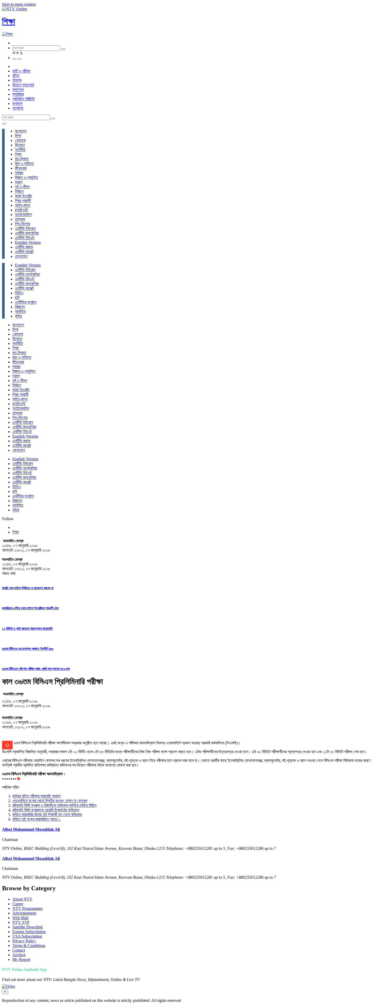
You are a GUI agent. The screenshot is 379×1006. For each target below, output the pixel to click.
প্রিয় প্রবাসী (23, 200)
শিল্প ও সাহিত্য (24, 163)
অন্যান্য (17, 108)
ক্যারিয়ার (18, 94)
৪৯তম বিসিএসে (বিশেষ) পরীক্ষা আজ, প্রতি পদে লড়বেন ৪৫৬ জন (36, 669)
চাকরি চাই (21, 210)
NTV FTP (20, 922)
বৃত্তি (15, 75)
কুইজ (18, 316)
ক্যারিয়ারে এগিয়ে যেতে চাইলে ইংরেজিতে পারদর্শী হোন (30, 608)
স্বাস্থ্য (19, 173)
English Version (28, 242)
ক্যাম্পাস (18, 89)
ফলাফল (17, 103)
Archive (19, 955)
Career (17, 904)
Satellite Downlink (27, 927)
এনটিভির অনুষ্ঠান (25, 302)
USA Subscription (27, 936)
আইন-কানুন (22, 205)
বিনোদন (20, 145)
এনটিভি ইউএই (24, 238)
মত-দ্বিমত (22, 159)
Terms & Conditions (28, 945)
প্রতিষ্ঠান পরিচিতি (23, 99)
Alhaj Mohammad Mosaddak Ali (31, 829)
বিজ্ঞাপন (20, 307)
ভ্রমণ (18, 182)
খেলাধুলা (20, 140)
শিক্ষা (8, 21)
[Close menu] (4, 123)
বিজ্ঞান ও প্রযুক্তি (26, 177)
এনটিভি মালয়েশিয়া (27, 233)
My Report (21, 959)
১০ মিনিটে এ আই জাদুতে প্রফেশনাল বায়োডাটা (27, 628)
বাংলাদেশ (21, 131)
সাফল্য (17, 80)
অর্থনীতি (20, 149)
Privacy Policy (24, 941)
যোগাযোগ (21, 256)
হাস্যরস (20, 219)
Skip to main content (19, 4)
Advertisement (24, 913)
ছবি (17, 297)
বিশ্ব (18, 136)
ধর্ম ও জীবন (22, 187)
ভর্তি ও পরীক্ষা (21, 71)
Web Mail (20, 918)
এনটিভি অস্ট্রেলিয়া (27, 274)
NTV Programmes (27, 908)
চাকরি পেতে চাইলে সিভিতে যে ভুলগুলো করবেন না (28, 588)
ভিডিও (19, 293)
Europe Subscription (29, 931)
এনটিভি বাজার (24, 247)
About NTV (22, 899)
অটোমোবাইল (23, 214)
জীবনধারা (21, 168)
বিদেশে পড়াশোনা (23, 85)
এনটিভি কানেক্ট (24, 252)
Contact (18, 950)
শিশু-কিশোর (22, 224)
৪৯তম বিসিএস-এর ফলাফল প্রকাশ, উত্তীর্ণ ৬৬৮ (28, 649)
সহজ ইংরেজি (23, 196)
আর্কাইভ (20, 311)
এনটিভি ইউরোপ (25, 228)
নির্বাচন (19, 191)
